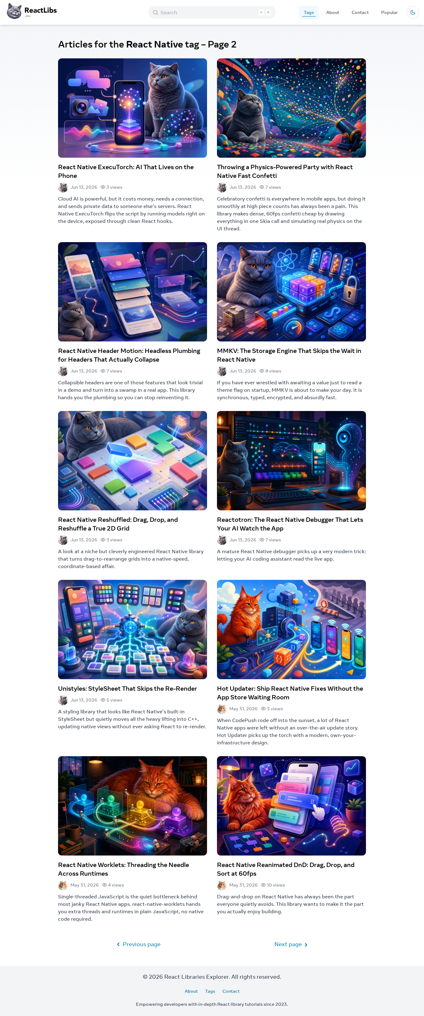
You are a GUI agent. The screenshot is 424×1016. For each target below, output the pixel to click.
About (332, 12)
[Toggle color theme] (413, 12)
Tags (309, 12)
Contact (360, 12)
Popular (389, 12)
